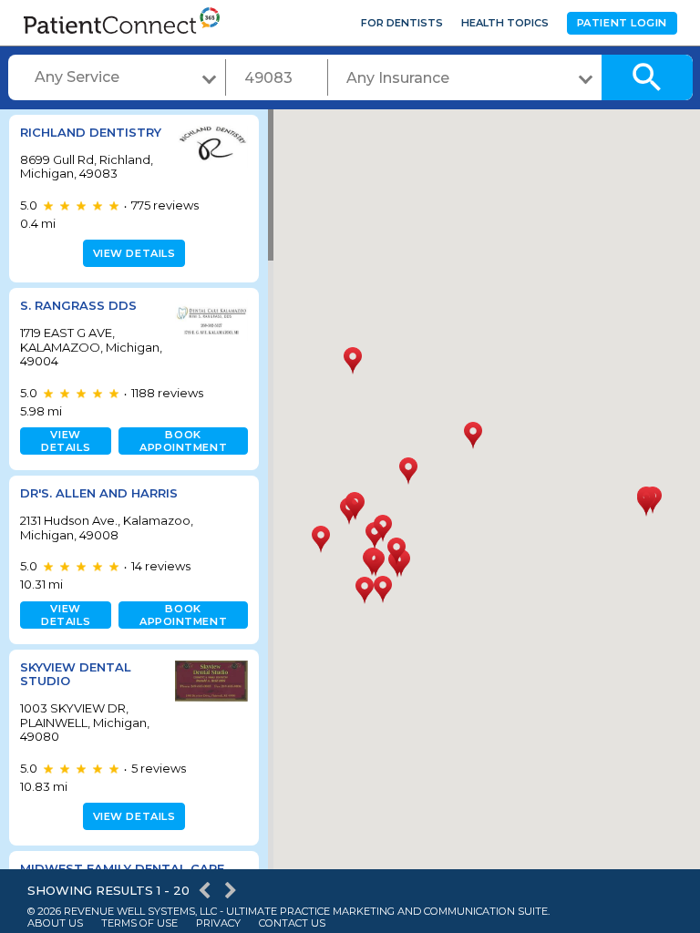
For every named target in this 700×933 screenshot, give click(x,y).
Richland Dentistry (90, 132)
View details (134, 253)
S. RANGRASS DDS (78, 305)
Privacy (218, 923)
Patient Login (622, 22)
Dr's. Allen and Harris (99, 493)
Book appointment (183, 441)
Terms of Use (139, 923)
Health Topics (505, 22)
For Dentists (402, 22)
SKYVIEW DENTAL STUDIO (75, 674)
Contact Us (292, 923)
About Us (55, 923)
